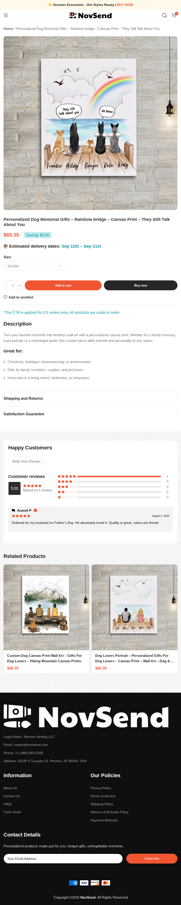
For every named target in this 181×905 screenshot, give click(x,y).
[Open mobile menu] (6, 15)
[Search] (164, 15)
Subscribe (151, 858)
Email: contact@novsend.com (26, 745)
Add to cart (63, 285)
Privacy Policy (100, 788)
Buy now (140, 285)
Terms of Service (102, 796)
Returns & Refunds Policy (109, 812)
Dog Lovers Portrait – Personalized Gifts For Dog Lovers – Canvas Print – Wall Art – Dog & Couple (132, 661)
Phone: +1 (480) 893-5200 (23, 753)
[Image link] (86, 716)
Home (8, 29)
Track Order (12, 812)
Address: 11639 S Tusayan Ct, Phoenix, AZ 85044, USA (45, 761)
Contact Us (12, 796)
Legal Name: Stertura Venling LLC (29, 737)
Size (7, 257)
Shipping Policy (101, 804)
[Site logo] (90, 15)
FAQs (8, 804)
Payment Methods (104, 820)
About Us (10, 788)
